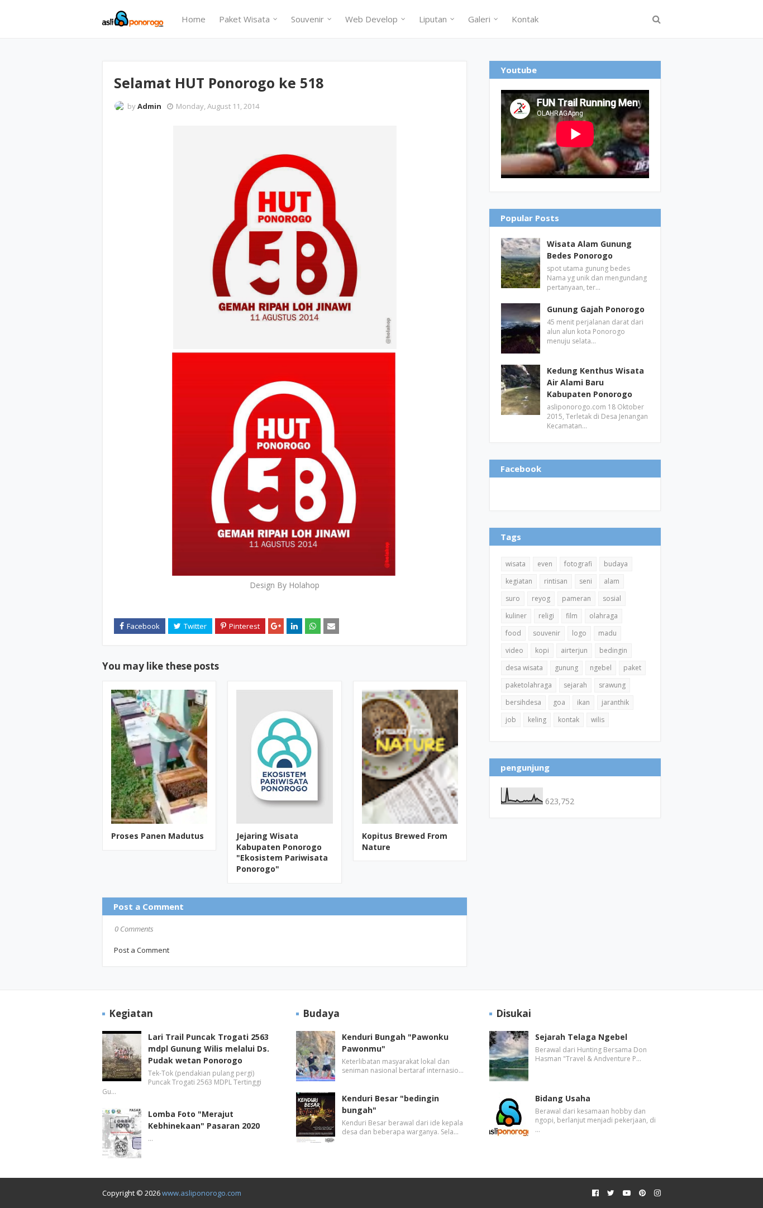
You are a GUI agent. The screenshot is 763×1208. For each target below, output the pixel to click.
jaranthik (615, 702)
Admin (149, 106)
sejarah (575, 685)
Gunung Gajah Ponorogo (596, 309)
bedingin (613, 650)
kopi (542, 650)
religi (546, 615)
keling (537, 719)
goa (559, 702)
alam (611, 581)
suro (513, 598)
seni (585, 581)
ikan (583, 702)
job (511, 719)
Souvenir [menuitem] (307, 19)
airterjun (574, 650)
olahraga (603, 615)
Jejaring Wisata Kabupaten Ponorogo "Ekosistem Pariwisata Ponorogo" (282, 852)
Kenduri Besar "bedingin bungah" (390, 1104)
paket (632, 667)
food (513, 633)
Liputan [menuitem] (433, 19)
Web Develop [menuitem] (371, 19)
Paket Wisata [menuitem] (244, 19)
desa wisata (524, 667)
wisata (516, 564)
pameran (576, 598)
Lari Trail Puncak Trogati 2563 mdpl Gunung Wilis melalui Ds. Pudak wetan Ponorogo (208, 1049)
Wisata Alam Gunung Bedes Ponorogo (589, 249)
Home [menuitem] (194, 19)
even (544, 564)
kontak (568, 719)
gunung (566, 667)
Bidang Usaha (562, 1098)
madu (607, 633)
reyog (541, 598)
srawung (612, 685)
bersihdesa (523, 702)
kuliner (516, 615)
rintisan (556, 581)
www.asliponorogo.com (201, 1193)
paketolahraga (529, 685)
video (514, 650)
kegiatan (519, 581)
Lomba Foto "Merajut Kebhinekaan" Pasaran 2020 (204, 1120)
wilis (597, 719)
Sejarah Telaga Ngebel (581, 1037)
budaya (616, 564)
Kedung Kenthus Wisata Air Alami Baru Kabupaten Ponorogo (595, 382)
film (572, 615)
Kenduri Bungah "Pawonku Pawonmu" (395, 1043)
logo (579, 633)
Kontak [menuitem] (525, 19)
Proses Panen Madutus (157, 835)
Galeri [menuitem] (479, 19)
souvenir (546, 633)
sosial (612, 598)
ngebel (601, 667)
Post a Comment (141, 950)
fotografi (578, 564)
